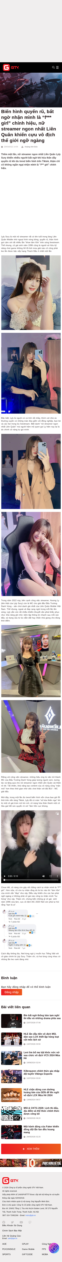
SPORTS (6, 1254)
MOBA (45, 1254)
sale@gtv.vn (12, 1238)
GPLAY (25, 1244)
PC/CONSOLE (8, 1249)
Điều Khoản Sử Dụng (12, 1225)
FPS (44, 1249)
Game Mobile (28, 1249)
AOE (4, 1244)
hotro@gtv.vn (31, 1215)
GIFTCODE (27, 1254)
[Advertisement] (31, 31)
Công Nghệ (47, 1244)
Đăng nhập (12, 992)
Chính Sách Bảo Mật (12, 1230)
